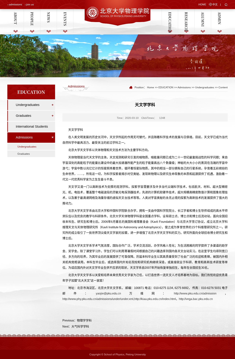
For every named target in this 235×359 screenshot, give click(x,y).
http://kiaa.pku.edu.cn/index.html (155, 299)
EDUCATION (169, 13)
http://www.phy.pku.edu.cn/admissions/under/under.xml (97, 299)
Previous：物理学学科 (77, 320)
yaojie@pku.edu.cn (108, 293)
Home (150, 87)
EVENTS (65, 13)
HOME (202, 4)
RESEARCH (186, 13)
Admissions (24, 137)
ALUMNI (202, 13)
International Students (32, 126)
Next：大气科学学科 (75, 326)
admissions (15, 4)
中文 (215, 4)
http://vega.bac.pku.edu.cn (196, 299)
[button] (226, 5)
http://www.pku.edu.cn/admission (195, 293)
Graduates (23, 116)
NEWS (48, 13)
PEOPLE (32, 13)
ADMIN (219, 13)
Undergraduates (27, 105)
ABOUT (15, 13)
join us (30, 4)
